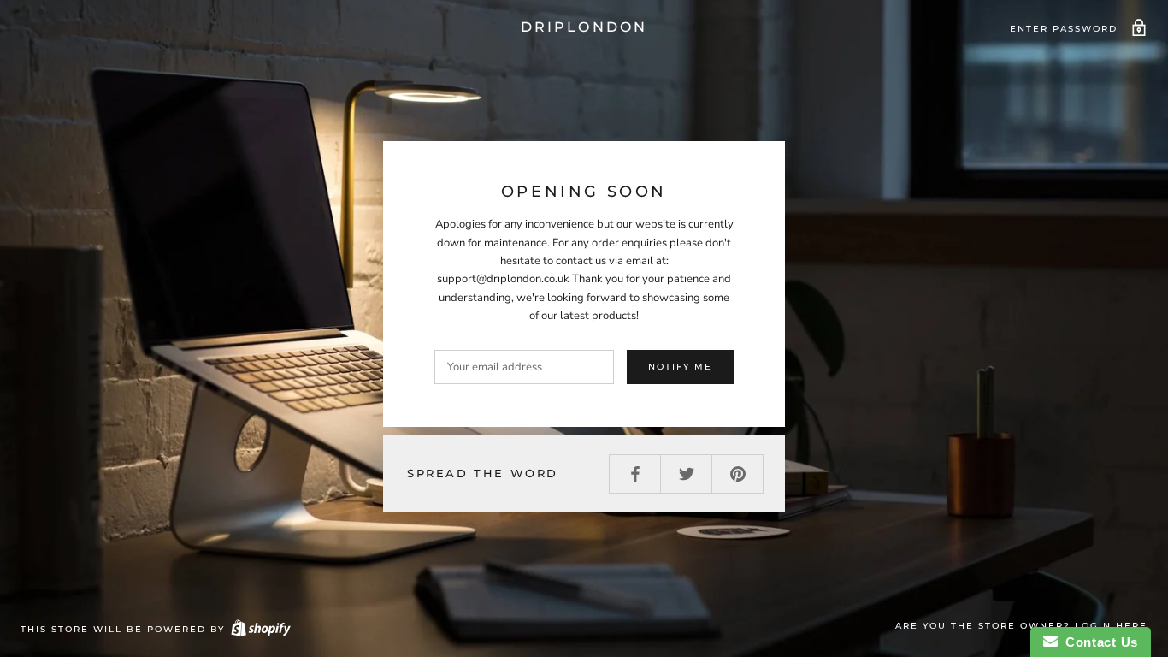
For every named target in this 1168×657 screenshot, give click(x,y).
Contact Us (1098, 642)
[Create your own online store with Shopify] (260, 629)
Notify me (680, 366)
